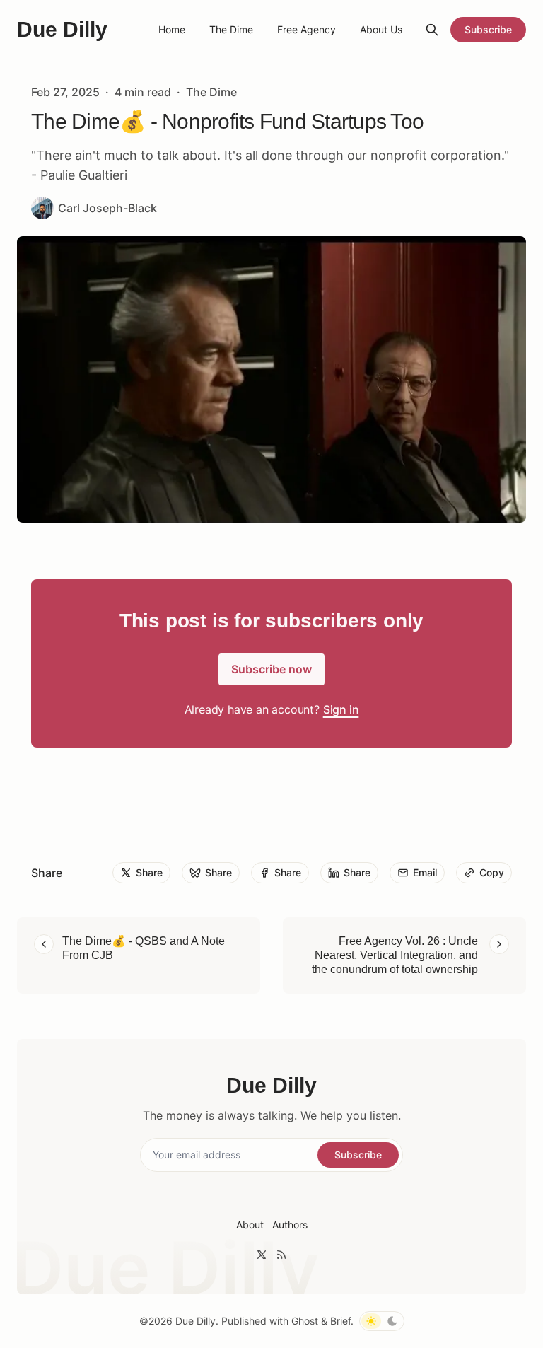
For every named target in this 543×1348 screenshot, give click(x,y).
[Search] (432, 29)
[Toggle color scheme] (381, 1321)
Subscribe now (271, 669)
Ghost (304, 1321)
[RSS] (281, 1254)
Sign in (341, 709)
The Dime (211, 92)
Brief (340, 1321)
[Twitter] (261, 1254)
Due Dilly (195, 1321)
